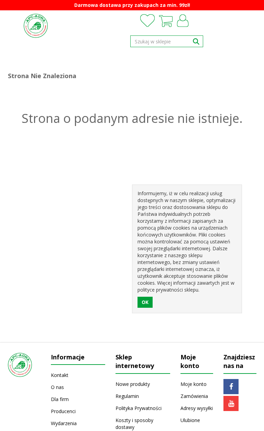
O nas (57, 387)
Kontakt (59, 375)
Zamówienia (194, 396)
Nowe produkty (133, 384)
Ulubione (190, 420)
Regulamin (127, 396)
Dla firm (60, 399)
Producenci (63, 411)
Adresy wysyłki (196, 408)
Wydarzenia (64, 423)
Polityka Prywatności (139, 408)
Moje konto (193, 384)
